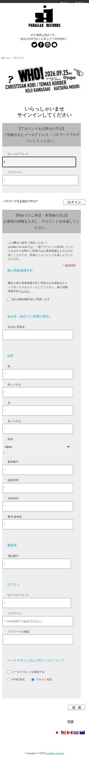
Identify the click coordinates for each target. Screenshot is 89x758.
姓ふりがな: (15, 384)
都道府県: (13, 480)
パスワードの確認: (19, 631)
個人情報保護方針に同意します (31, 299)
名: (9, 402)
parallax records (55, 753)
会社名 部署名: (16, 326)
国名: (11, 439)
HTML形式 (18, 679)
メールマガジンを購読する (28, 671)
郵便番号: (13, 461)
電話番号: (13, 555)
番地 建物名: (15, 516)
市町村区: (13, 498)
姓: (9, 366)
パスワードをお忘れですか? (20, 201)
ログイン (81, 3)
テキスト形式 (44, 679)
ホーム (64, 3)
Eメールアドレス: (18, 153)
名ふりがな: (15, 421)
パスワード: (15, 172)
